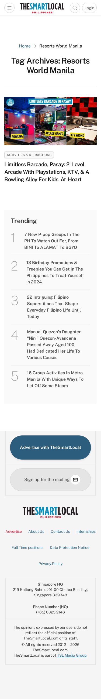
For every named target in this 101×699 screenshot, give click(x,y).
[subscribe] (75, 480)
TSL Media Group (71, 655)
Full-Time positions (27, 547)
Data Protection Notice (69, 547)
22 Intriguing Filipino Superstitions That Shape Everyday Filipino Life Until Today (54, 307)
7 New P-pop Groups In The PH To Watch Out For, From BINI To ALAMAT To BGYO (51, 241)
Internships (86, 531)
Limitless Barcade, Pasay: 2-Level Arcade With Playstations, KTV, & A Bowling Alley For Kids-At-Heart (46, 172)
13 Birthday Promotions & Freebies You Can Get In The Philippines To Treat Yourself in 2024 (55, 272)
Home (25, 46)
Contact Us (60, 531)
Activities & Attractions (29, 155)
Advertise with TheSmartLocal (50, 447)
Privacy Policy (50, 563)
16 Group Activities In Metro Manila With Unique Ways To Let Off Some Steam (55, 379)
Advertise (13, 531)
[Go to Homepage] (42, 7)
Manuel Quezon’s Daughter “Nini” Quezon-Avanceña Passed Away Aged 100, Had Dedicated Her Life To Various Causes (54, 344)
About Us (36, 531)
